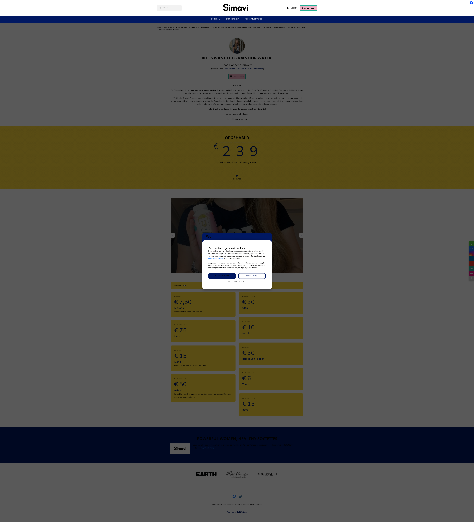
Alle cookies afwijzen (237, 282)
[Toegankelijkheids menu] (471, 2)
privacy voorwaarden (216, 258)
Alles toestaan (222, 276)
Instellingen (252, 276)
